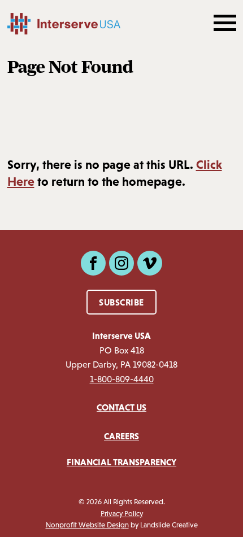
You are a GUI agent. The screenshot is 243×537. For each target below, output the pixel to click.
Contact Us (121, 407)
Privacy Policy (122, 513)
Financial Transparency (121, 462)
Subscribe (121, 302)
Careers (121, 436)
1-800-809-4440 (122, 379)
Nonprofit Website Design (87, 525)
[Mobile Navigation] (223, 23)
